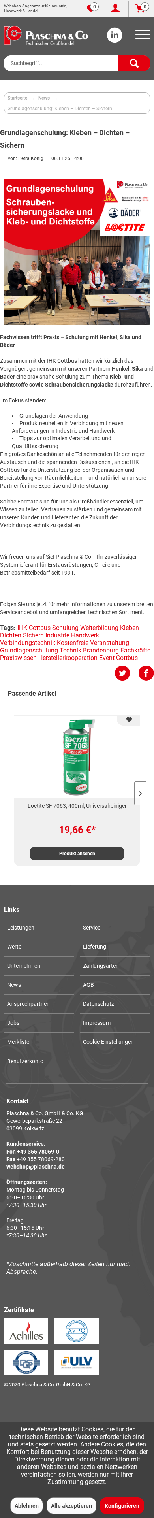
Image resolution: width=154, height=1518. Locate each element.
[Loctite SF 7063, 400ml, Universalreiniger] (77, 757)
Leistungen (20, 927)
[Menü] (141, 37)
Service (91, 927)
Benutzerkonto (25, 1061)
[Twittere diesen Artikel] (126, 673)
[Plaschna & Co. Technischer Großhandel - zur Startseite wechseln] (46, 35)
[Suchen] (134, 63)
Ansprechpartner (28, 1004)
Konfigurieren (122, 1506)
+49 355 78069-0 (38, 1151)
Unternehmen (23, 966)
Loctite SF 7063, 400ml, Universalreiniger (77, 806)
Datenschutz (98, 1004)
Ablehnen (27, 1506)
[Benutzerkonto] (115, 9)
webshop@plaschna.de (35, 1166)
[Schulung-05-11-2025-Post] (77, 252)
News (14, 985)
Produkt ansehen (77, 853)
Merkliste (18, 1042)
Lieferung (94, 946)
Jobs (13, 1023)
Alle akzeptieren (71, 1506)
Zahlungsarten (101, 966)
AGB (88, 985)
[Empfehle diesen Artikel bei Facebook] (146, 673)
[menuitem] (141, 37)
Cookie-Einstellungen (108, 1042)
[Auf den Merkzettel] (128, 721)
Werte (14, 946)
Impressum (97, 1023)
